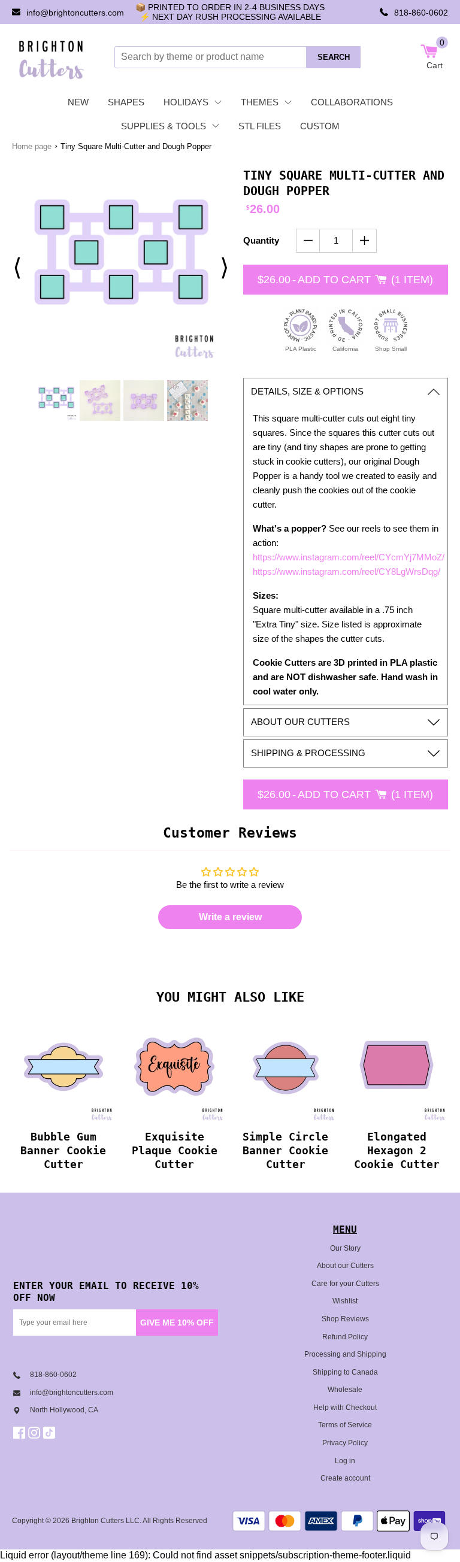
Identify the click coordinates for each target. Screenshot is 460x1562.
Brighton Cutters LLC (105, 1520)
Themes (260, 102)
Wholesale (345, 1389)
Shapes (126, 102)
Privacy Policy (345, 1443)
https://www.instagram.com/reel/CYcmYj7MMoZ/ (348, 557)
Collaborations (352, 102)
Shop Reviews (345, 1319)
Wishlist (345, 1301)
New (78, 102)
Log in (345, 1461)
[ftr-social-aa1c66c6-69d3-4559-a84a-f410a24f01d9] (20, 1433)
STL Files (259, 126)
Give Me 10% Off (177, 1322)
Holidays (186, 102)
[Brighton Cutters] (52, 57)
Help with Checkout (345, 1407)
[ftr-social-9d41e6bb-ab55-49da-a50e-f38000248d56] (50, 1433)
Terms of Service (345, 1425)
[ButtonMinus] (308, 241)
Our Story (345, 1248)
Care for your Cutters (345, 1283)
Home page (32, 146)
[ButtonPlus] (364, 241)
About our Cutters (345, 1265)
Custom (320, 126)
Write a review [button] (230, 917)
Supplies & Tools (163, 126)
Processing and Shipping (345, 1354)
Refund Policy (345, 1337)
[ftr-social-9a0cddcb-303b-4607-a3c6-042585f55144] (35, 1433)
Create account (345, 1478)
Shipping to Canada (345, 1372)
